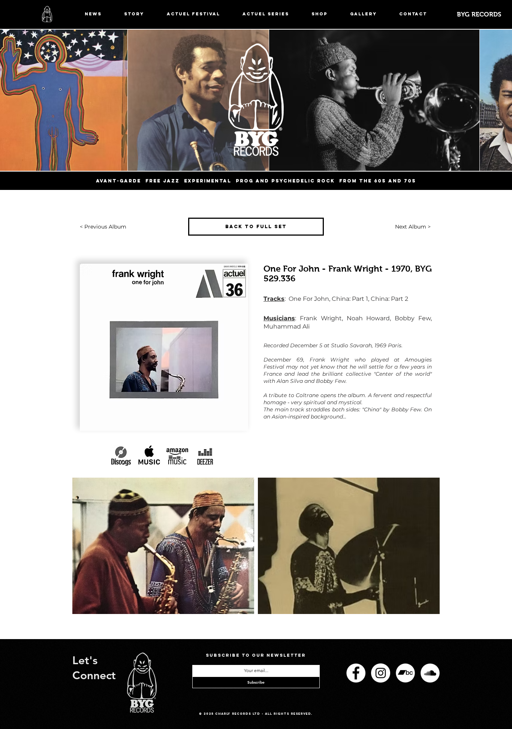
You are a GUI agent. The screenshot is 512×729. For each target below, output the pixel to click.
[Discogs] (121, 456)
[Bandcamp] (405, 673)
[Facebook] (355, 673)
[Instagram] (380, 673)
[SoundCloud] (430, 673)
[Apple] (149, 456)
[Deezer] (205, 456)
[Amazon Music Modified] (177, 456)
